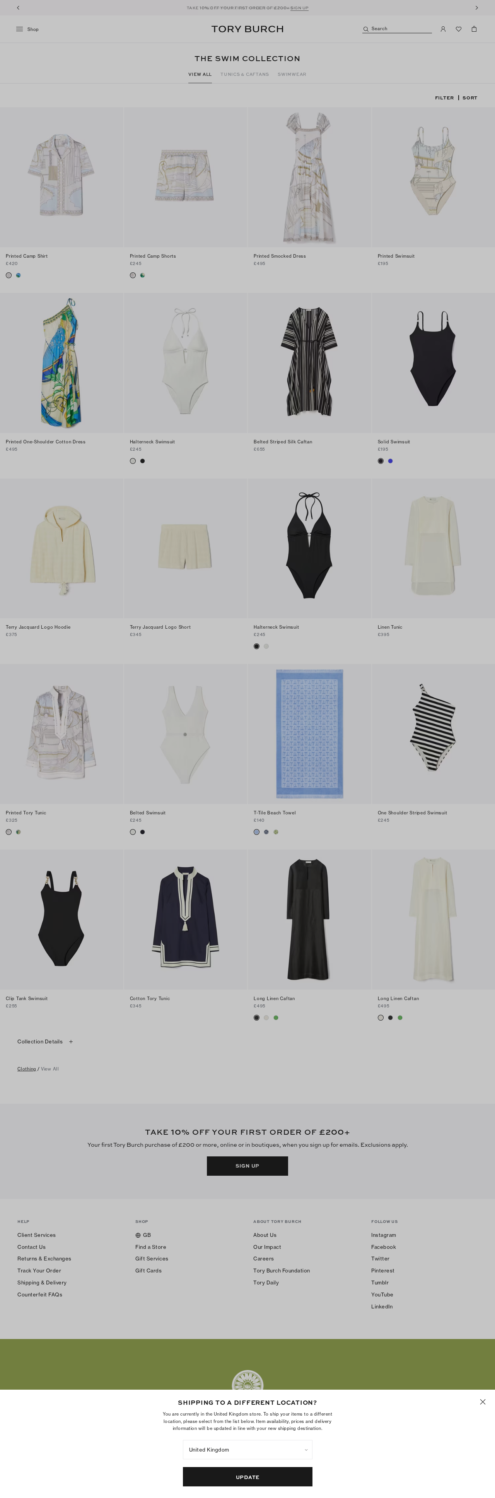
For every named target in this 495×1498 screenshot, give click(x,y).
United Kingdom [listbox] (209, 1450)
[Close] (483, 1402)
